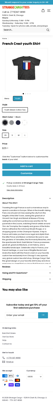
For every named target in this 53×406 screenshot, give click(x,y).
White (24, 122)
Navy (18, 122)
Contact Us (7, 344)
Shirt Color (11, 117)
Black (5, 122)
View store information (15, 190)
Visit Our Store (8, 337)
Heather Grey (11, 122)
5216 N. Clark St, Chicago (13, 15)
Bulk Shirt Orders (9, 333)
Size (4, 130)
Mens (6, 98)
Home (4, 38)
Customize (26, 173)
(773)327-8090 (13, 12)
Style (4, 104)
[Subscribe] (43, 315)
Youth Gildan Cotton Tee (15, 110)
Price (4, 143)
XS (5, 135)
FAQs (4, 340)
